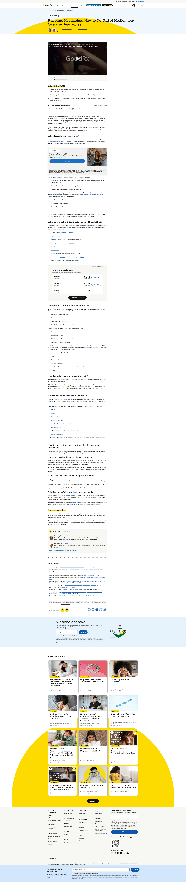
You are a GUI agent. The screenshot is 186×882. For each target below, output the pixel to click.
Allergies (66, 834)
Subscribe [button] (83, 632)
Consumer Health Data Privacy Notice (100, 829)
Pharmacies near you (68, 816)
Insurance (50, 815)
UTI (64, 837)
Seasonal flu (66, 842)
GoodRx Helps (82, 833)
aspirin (69, 109)
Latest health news (68, 826)
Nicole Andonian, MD (66, 29)
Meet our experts (71, 550)
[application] (77, 58)
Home (49, 10)
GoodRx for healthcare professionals (69, 819)
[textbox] (67, 632)
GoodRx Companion (52, 841)
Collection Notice (99, 824)
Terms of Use (70, 641)
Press (80, 825)
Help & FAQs (82, 813)
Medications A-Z (51, 824)
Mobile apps (51, 817)
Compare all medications (77, 297)
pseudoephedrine (77, 109)
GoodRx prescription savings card (54, 821)
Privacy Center (98, 816)
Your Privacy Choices (100, 833)
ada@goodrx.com (133, 863)
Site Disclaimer (98, 821)
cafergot (63, 109)
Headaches (69, 10)
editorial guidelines (65, 604)
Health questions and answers (71, 844)
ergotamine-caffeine (54, 109)
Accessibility (82, 816)
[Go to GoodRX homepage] (47, 5)
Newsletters (66, 831)
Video (65, 829)
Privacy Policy (87, 641)
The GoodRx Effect (83, 830)
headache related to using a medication (60, 141)
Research (81, 827)
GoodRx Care (51, 844)
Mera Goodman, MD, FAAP (61, 79)
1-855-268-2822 (124, 863)
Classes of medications (53, 831)
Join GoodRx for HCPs (138, 1)
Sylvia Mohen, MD (58, 77)
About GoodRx (82, 822)
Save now (67, 161)
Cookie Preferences (99, 826)
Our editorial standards (57, 550)
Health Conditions (59, 10)
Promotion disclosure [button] (96, 266)
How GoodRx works (68, 813)
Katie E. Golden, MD (82, 29)
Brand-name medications (54, 836)
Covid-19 (66, 839)
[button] (93, 5)
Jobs (80, 835)
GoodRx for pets (51, 839)
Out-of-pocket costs (52, 833)
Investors (81, 838)
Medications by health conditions (53, 827)
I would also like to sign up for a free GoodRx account (70, 635)
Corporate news (83, 840)
